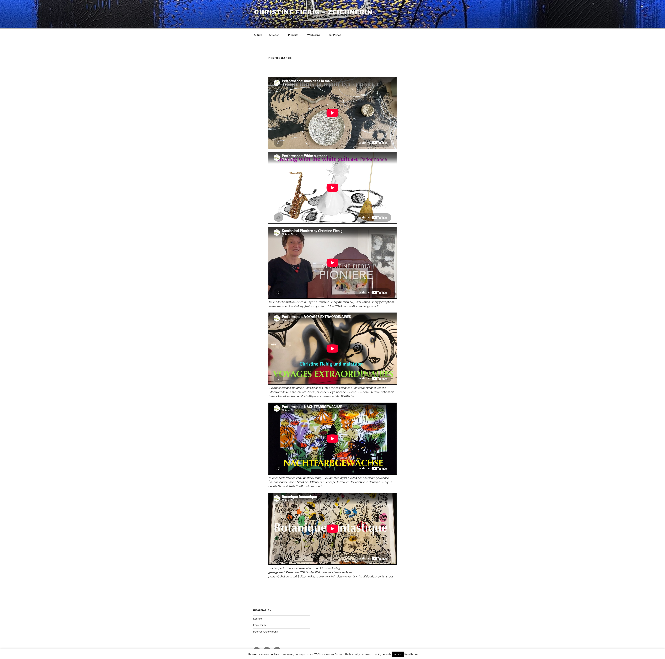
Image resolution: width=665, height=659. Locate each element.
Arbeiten (274, 34)
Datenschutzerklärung (265, 631)
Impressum (259, 625)
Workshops (313, 34)
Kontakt (257, 618)
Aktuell (258, 34)
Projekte (293, 34)
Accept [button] (398, 654)
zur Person (335, 34)
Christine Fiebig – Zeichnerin (313, 12)
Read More (411, 654)
